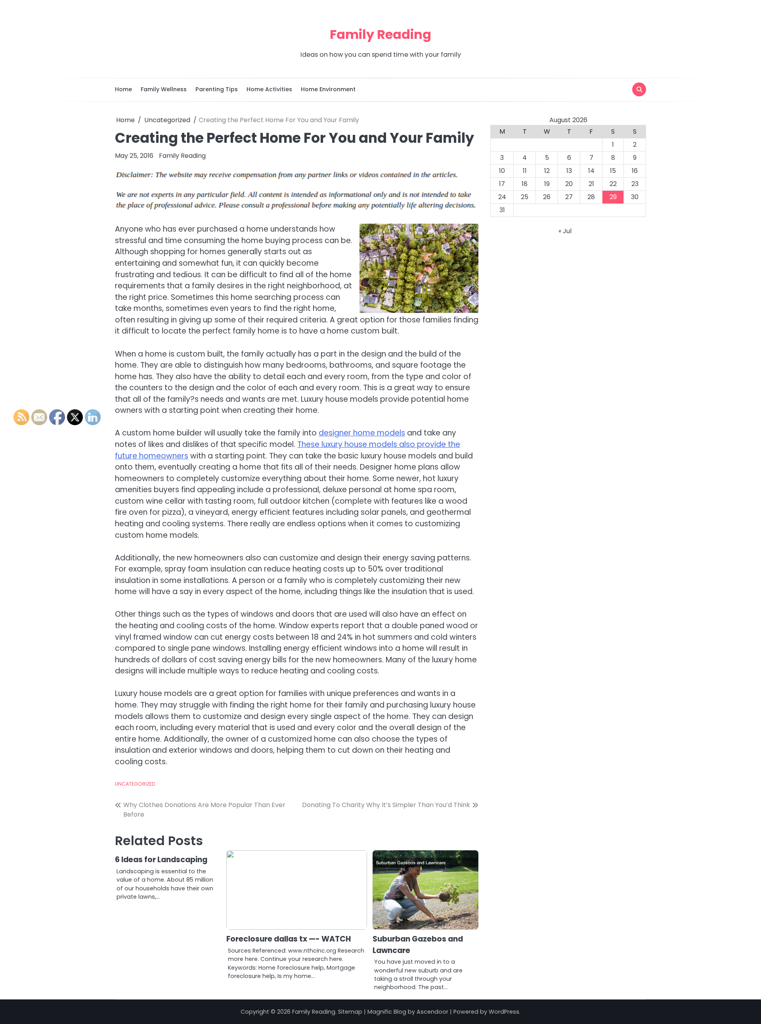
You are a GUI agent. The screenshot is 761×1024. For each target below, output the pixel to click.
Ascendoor (432, 1012)
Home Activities (269, 89)
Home (123, 89)
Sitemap (350, 1012)
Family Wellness (164, 89)
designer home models (362, 433)
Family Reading (380, 34)
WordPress (504, 1012)
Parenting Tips (216, 89)
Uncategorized (135, 783)
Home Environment (328, 89)
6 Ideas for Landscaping (161, 859)
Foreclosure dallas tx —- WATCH (288, 939)
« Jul (565, 231)
